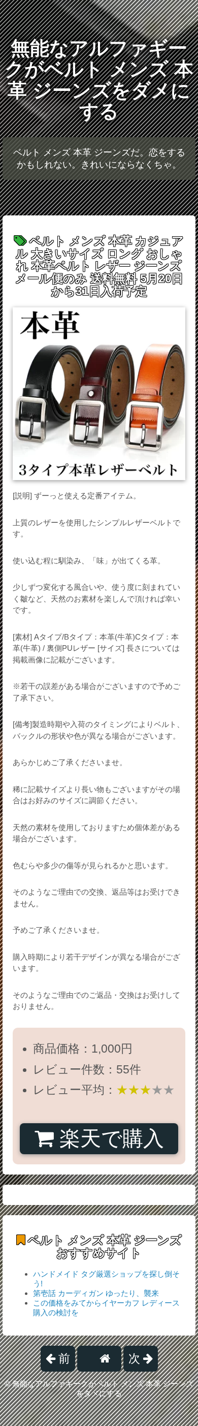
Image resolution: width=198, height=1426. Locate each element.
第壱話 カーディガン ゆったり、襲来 (96, 1293)
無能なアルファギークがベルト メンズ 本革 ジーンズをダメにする (99, 80)
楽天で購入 (109, 1138)
